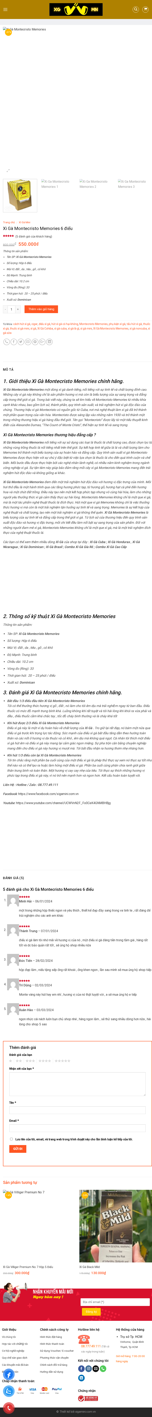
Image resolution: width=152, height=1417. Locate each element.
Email (14, 1121)
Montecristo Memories (93, 324)
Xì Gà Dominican (31, 547)
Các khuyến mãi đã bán (15, 1364)
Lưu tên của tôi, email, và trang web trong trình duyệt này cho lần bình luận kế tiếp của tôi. (74, 1139)
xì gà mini (86, 328)
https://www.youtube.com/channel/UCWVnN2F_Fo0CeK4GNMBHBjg (63, 803)
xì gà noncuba (138, 328)
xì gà (33, 328)
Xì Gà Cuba (97, 542)
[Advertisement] (77, 581)
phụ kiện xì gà (117, 324)
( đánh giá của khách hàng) (33, 236)
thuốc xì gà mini (19, 328)
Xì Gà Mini (24, 222)
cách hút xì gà (21, 324)
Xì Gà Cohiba (45, 328)
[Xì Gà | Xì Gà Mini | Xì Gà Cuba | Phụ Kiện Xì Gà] (76, 9)
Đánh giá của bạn (20, 1055)
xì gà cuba (60, 328)
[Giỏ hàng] (145, 9)
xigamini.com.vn (85, 1411)
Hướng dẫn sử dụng (51, 1371)
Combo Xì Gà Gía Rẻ (79, 547)
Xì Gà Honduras (119, 542)
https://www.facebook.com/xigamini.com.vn (48, 794)
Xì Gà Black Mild (89, 1267)
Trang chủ (9, 222)
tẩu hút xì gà (134, 324)
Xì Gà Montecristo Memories (110, 328)
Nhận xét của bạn (21, 1068)
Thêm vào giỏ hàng (41, 309)
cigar (34, 324)
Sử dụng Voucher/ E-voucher (57, 1350)
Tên (12, 1103)
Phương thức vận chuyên (54, 1357)
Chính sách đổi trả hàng (53, 1364)
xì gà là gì (73, 328)
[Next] (144, 101)
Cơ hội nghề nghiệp (13, 1350)
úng (22, 1344)
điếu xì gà (44, 324)
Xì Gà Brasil (54, 547)
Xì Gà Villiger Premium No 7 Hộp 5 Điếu (28, 1267)
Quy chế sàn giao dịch (14, 1357)
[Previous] (10, 101)
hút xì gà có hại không (64, 324)
